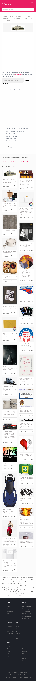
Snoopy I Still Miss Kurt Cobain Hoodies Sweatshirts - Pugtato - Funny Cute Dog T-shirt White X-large (9, 563)
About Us (7, 677)
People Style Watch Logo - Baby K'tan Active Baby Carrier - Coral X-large (26, 425)
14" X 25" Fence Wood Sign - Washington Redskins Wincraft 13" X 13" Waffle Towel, (26, 182)
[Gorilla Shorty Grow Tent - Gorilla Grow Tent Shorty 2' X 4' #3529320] (26, 232)
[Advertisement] (18, 51)
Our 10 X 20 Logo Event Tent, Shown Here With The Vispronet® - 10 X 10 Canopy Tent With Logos (26, 211)
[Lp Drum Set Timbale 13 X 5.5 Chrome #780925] (9, 244)
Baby (17, 631)
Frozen (17, 626)
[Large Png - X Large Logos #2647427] (26, 492)
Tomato (9, 613)
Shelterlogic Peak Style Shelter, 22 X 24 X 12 (9, 464)
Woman (18, 633)
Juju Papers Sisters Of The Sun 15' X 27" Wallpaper (25, 379)
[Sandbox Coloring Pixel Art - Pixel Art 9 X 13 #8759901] (26, 444)
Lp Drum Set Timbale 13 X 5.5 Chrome (9, 251)
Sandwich (9, 609)
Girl (16, 629)
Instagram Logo (26, 606)
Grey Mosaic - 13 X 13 (9, 230)
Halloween (10, 629)
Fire (8, 649)
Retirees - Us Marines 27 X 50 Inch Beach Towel (10, 277)
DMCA (20, 677)
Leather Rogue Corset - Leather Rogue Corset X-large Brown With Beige (10, 540)
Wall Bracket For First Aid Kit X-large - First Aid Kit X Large (26, 478)
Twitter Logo (25, 609)
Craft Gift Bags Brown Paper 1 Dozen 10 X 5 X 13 (9, 205)
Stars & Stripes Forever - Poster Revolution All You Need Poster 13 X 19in (26, 345)
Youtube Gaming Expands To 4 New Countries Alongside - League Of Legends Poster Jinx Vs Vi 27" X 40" (9, 435)
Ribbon (24, 658)
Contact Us (15, 677)
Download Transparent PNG (12, 80)
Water (24, 656)
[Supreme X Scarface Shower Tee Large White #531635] (26, 535)
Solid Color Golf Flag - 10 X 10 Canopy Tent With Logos (10, 335)
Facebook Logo (26, 613)
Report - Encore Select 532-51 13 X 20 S (25, 297)
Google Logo (25, 618)
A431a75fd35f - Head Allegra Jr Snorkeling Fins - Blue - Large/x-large (10, 511)
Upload (32, 3)
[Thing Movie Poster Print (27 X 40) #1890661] (26, 311)
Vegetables (10, 611)
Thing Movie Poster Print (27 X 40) (26, 319)
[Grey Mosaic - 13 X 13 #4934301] (9, 221)
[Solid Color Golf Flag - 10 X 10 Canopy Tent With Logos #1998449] (9, 324)
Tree (8, 656)
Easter (9, 636)
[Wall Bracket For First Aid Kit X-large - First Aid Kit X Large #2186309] (26, 469)
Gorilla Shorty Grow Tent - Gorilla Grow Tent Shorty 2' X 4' (26, 245)
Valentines (10, 633)
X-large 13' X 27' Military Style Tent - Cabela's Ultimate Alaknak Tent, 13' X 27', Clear (9, 180)
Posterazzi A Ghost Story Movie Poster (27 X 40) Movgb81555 (10, 368)
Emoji (23, 649)
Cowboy (18, 636)
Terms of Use (27, 677)
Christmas (10, 626)
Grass (8, 651)
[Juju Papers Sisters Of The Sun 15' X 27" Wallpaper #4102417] (26, 365)
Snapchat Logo (26, 616)
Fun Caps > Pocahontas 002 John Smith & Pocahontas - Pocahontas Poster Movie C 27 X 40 (26, 274)
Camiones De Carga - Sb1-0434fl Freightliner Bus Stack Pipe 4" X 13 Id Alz (9, 389)
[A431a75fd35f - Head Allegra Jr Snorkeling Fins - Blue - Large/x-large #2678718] (9, 490)
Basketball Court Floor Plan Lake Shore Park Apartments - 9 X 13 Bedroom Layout (9, 413)
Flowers (24, 651)
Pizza (8, 606)
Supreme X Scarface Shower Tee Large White (26, 541)
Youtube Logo (26, 611)
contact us (18, 74)
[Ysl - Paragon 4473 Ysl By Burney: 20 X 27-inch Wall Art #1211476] (9, 295)
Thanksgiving (10, 631)
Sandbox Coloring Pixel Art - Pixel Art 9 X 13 (25, 455)
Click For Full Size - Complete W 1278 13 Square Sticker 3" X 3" (25, 410)
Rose (23, 653)
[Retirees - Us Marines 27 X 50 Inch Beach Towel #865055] (9, 267)
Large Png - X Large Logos (25, 499)
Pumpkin (9, 616)
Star (8, 653)
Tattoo (24, 660)
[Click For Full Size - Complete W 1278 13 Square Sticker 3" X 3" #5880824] (26, 398)
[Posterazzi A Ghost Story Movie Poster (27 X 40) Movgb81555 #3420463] (9, 354)
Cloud (8, 646)
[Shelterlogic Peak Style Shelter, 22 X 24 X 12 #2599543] (9, 454)
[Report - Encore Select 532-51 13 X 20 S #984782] (26, 289)
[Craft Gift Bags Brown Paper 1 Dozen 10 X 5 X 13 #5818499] (9, 196)
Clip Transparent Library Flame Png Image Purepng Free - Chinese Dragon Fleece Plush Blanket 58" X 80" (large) (26, 520)
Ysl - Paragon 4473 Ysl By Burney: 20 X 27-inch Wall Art (10, 308)
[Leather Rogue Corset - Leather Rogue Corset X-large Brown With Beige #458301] (9, 528)
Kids (17, 638)
